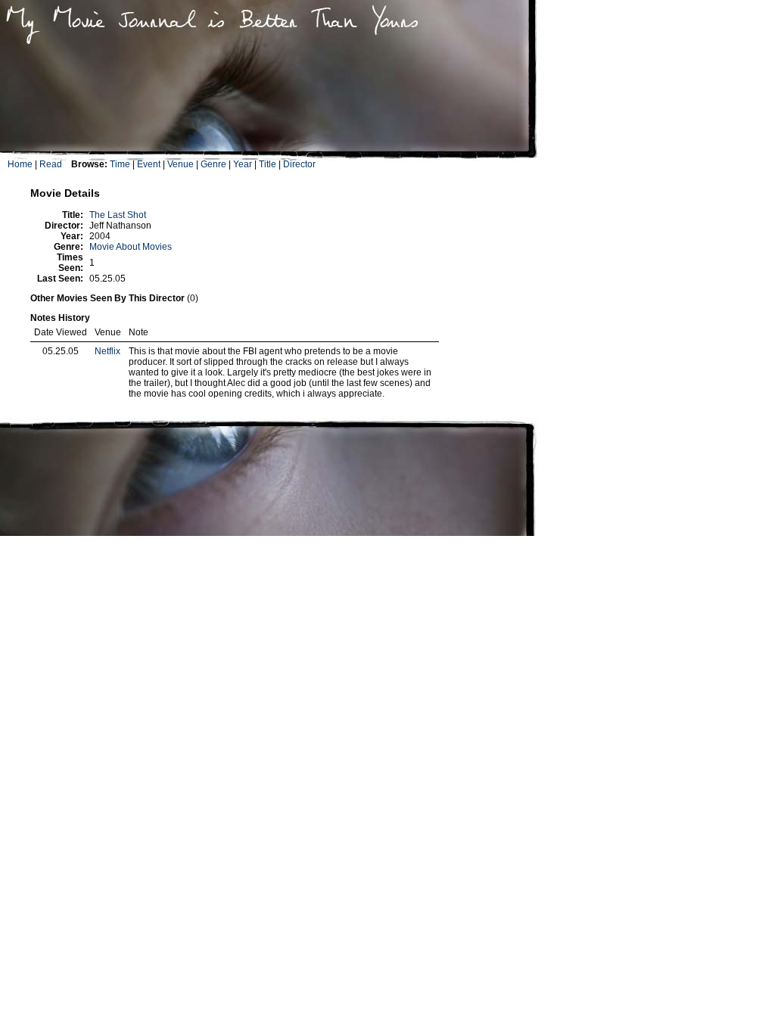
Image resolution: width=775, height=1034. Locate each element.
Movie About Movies (130, 246)
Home (20, 164)
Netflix (107, 351)
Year (242, 164)
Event (148, 164)
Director (299, 164)
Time (120, 164)
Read (50, 164)
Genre (213, 164)
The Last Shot (117, 215)
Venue (180, 164)
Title (267, 164)
